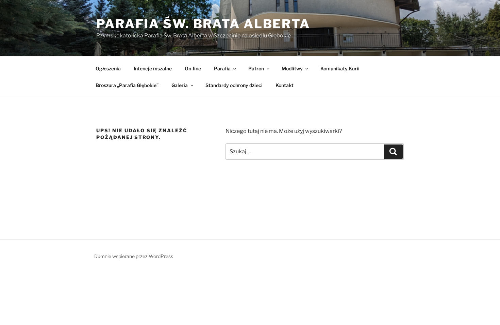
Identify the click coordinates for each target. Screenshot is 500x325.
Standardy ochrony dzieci (234, 85)
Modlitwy (292, 68)
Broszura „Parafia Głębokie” (127, 85)
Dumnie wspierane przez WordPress (133, 256)
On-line (193, 68)
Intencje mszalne (153, 68)
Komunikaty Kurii (340, 68)
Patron (256, 68)
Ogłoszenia (108, 68)
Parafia (222, 68)
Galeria (179, 85)
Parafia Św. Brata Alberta (203, 23)
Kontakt (285, 85)
